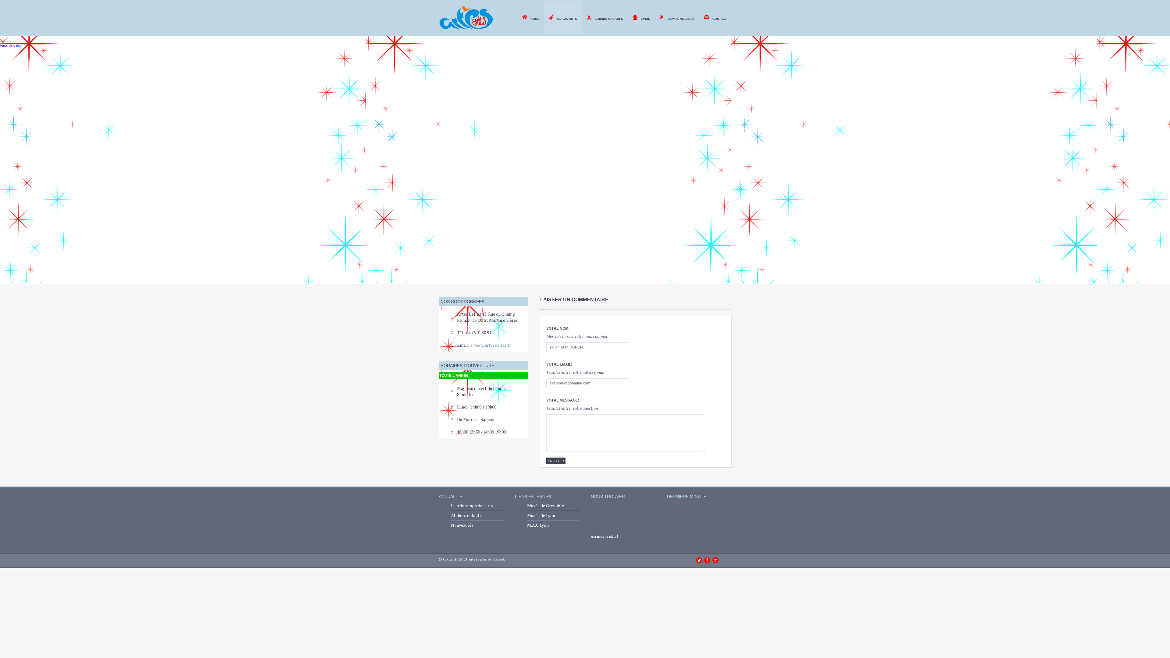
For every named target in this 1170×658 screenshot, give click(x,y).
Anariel (498, 559)
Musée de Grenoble (545, 505)
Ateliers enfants (466, 515)
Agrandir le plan (603, 536)
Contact (719, 18)
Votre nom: (557, 328)
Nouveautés (462, 525)
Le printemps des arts (472, 505)
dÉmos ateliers (681, 18)
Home (535, 18)
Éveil (645, 18)
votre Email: (559, 364)
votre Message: (562, 400)
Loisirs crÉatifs (609, 18)
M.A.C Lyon (538, 525)
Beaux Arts (567, 18)
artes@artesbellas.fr (490, 345)
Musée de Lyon (541, 515)
